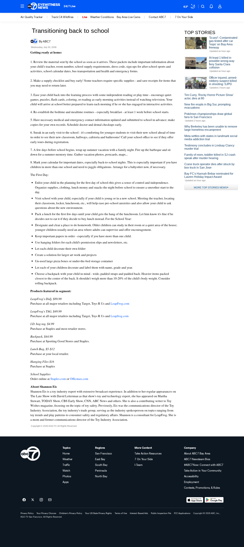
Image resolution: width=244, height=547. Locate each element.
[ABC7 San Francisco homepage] (44, 6)
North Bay (101, 476)
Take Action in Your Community (202, 470)
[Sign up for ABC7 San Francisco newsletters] (49, 499)
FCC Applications (182, 513)
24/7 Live (70, 6)
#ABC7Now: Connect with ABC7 (203, 465)
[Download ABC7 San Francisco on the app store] (194, 500)
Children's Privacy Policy (70, 513)
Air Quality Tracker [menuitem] (32, 17)
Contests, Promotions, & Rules (202, 487)
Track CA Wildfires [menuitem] (62, 17)
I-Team (138, 465)
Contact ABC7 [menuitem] (157, 17)
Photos (67, 476)
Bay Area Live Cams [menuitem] (128, 17)
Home (66, 453)
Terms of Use (121, 513)
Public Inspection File (161, 513)
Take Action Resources (148, 453)
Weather (68, 459)
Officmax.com (79, 378)
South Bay (101, 465)
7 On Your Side (144, 459)
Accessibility (191, 476)
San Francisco (103, 453)
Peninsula (101, 470)
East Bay (100, 459)
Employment (191, 482)
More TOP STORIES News (210, 187)
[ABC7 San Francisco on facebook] (24, 499)
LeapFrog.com (120, 303)
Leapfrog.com (120, 316)
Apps (66, 482)
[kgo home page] (30, 453)
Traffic (66, 465)
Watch (66, 470)
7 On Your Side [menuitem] (184, 17)
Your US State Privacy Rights (98, 513)
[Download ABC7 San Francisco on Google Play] (214, 500)
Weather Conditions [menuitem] (102, 17)
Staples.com (58, 378)
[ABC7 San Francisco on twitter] (32, 499)
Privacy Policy (27, 513)
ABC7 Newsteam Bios (197, 459)
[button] (22, 6)
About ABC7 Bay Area (197, 453)
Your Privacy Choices (46, 513)
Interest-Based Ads (139, 513)
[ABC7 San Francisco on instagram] (41, 499)
